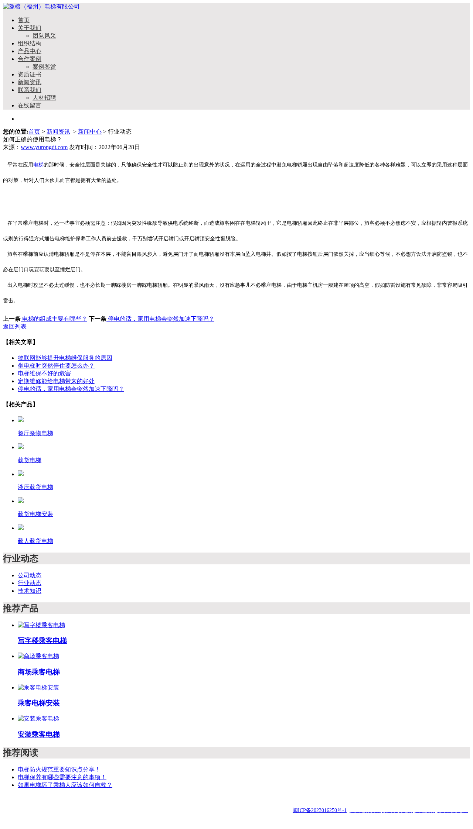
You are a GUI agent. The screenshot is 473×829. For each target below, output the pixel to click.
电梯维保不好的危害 (44, 373)
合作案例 (29, 59)
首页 (24, 20)
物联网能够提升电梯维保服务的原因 (65, 358)
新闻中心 (90, 131)
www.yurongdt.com (44, 147)
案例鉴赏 (44, 66)
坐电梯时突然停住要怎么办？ (56, 365)
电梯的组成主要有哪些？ (54, 319)
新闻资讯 (29, 82)
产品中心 (29, 51)
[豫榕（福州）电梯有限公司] (41, 6)
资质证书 (29, 74)
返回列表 (15, 326)
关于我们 (29, 28)
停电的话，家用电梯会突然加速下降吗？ (160, 319)
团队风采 (44, 35)
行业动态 (29, 583)
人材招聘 (44, 97)
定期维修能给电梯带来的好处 (56, 381)
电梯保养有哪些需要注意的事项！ (62, 777)
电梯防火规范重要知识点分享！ (59, 769)
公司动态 (29, 575)
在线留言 (29, 105)
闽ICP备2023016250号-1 (320, 810)
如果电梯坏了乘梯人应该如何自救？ (65, 785)
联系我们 (29, 90)
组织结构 (29, 43)
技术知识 (29, 591)
